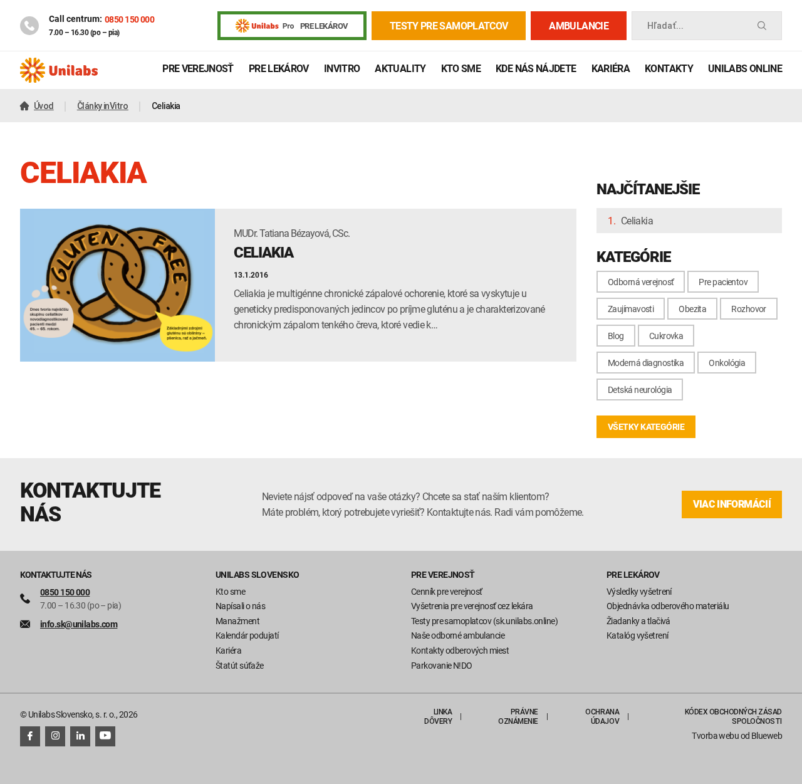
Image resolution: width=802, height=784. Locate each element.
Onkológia (727, 362)
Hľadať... (665, 26)
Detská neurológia (640, 389)
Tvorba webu (715, 735)
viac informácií (732, 504)
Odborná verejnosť (641, 282)
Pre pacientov (723, 282)
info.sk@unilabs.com (78, 624)
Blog (616, 336)
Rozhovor (748, 309)
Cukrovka (666, 336)
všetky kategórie (646, 426)
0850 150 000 (129, 19)
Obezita (692, 309)
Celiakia (637, 220)
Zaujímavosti (631, 309)
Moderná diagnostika (646, 362)
